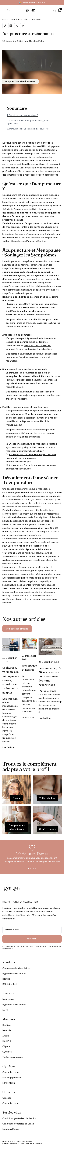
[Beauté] (16, 789)
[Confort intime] (47, 820)
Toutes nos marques (12, 1057)
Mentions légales (10, 1129)
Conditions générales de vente (18, 1124)
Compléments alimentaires (16, 968)
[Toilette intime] (47, 789)
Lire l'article (8, 747)
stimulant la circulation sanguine (27, 373)
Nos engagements (11, 1077)
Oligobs (6, 1046)
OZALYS (6, 1041)
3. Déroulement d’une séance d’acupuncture (28, 129)
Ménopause (8, 999)
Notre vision (8, 1083)
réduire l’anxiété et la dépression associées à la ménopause (32, 421)
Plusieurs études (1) (16, 304)
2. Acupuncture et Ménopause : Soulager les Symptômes (28, 122)
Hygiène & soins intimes (14, 973)
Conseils (6, 1098)
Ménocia (6, 1030)
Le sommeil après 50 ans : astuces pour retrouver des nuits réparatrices (50, 676)
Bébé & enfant (9, 984)
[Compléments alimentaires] (16, 820)
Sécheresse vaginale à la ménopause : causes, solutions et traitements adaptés (10, 680)
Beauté (6, 979)
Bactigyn (6, 1025)
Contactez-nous (10, 1072)
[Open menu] (4, 10)
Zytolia (5, 1036)
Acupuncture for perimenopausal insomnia (32, 465)
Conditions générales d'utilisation (19, 1118)
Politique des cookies (10, 1144)
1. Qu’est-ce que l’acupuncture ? (22, 115)
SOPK (5, 1010)
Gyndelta (7, 1052)
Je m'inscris (32, 939)
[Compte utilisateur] (54, 10)
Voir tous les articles (17, 629)
